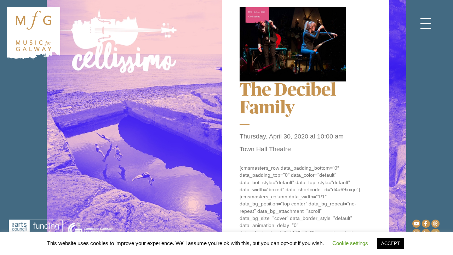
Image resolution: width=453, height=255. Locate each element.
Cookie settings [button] (350, 243)
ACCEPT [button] (390, 243)
